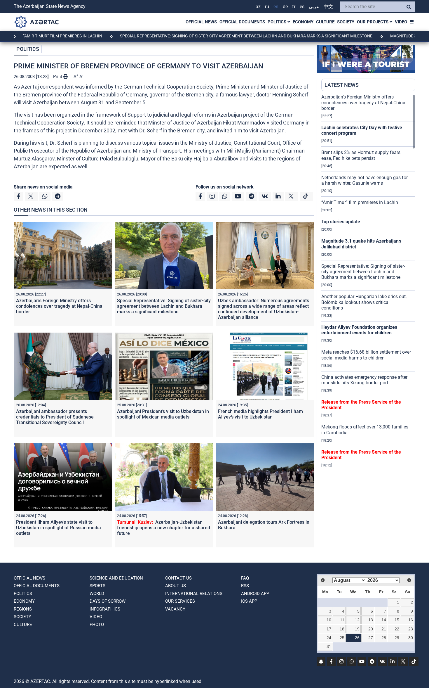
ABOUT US (175, 585)
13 (370, 620)
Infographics (105, 609)
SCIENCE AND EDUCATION (116, 578)
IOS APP (249, 601)
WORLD (97, 593)
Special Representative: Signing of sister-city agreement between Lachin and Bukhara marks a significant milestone (221, 36)
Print (58, 76)
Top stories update (340, 221)
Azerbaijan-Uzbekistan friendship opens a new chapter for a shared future (163, 527)
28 (383, 637)
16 (410, 620)
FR (293, 6)
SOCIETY (345, 22)
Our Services (180, 601)
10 (329, 620)
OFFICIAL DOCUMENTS (242, 22)
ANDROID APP (255, 593)
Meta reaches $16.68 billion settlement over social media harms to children (366, 354)
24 (329, 637)
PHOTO (97, 624)
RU (267, 6)
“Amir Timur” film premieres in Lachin (359, 202)
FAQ (245, 578)
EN (275, 6)
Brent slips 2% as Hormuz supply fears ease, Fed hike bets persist (360, 155)
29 (397, 637)
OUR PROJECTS (373, 22)
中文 (328, 6)
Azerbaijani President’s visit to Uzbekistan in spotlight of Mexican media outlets (163, 414)
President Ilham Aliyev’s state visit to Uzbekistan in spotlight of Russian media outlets (58, 527)
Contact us (178, 578)
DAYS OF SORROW (107, 601)
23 (410, 629)
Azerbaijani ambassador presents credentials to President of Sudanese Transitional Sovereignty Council (55, 417)
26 (357, 637)
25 (342, 637)
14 (383, 620)
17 (329, 629)
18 (342, 629)
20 (370, 629)
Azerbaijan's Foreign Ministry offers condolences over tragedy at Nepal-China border (59, 306)
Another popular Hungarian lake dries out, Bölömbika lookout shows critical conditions (364, 302)
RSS (245, 585)
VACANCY (175, 609)
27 (370, 637)
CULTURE (325, 22)
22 (397, 629)
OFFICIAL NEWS (201, 22)
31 (329, 646)
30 (410, 637)
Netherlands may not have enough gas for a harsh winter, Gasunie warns (364, 180)
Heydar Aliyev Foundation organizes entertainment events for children (359, 330)
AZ (258, 6)
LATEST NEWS (342, 85)
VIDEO (401, 22)
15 (397, 620)
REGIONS (23, 609)
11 (342, 620)
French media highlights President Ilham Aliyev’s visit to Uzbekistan (260, 414)
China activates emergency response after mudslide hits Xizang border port (364, 379)
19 (357, 629)
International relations (193, 593)
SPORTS (97, 585)
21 (383, 629)
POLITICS (277, 22)
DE (285, 6)
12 (357, 620)
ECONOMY (303, 22)
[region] (368, 284)
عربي (314, 6)
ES (302, 6)
